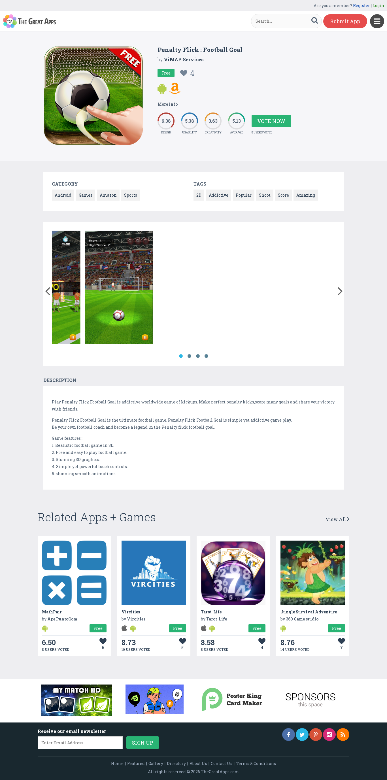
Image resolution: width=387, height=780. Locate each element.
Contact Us (221, 763)
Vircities (131, 612)
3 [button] (198, 356)
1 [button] (181, 356)
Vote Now (271, 121)
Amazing (305, 195)
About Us (198, 763)
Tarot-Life (211, 612)
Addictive (218, 195)
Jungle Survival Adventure (308, 612)
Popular (244, 195)
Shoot (265, 195)
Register (361, 5)
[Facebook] (288, 734)
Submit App (345, 21)
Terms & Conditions (256, 763)
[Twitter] (302, 734)
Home (117, 763)
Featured (136, 763)
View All (336, 519)
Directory (176, 763)
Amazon (108, 195)
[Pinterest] (315, 734)
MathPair (52, 612)
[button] (47, 290)
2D (198, 195)
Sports (130, 195)
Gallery (155, 763)
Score (283, 195)
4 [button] (206, 356)
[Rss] (343, 734)
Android (63, 195)
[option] (88, 288)
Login (378, 5)
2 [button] (189, 356)
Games (85, 195)
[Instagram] (329, 734)
